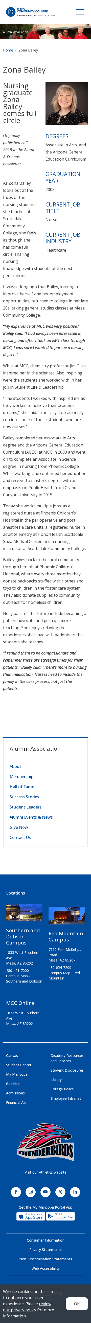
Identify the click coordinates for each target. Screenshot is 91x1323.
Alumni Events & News (31, 817)
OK (77, 1304)
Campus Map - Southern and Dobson (24, 978)
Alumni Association (15, 32)
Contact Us (20, 837)
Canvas (12, 1055)
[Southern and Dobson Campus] (24, 914)
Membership (21, 776)
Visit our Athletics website (45, 1172)
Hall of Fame (22, 786)
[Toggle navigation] (80, 12)
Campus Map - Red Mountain (64, 975)
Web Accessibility (46, 1268)
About (15, 766)
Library (56, 1079)
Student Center (18, 1064)
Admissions (15, 1093)
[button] (67, 105)
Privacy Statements (45, 1249)
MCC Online (20, 1003)
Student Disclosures (67, 1070)
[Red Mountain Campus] (67, 918)
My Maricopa (17, 1074)
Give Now (19, 827)
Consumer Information (45, 1240)
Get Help (13, 1083)
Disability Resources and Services (67, 1058)
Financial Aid (16, 1102)
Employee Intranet (66, 1098)
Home (8, 50)
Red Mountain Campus (66, 936)
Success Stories (24, 797)
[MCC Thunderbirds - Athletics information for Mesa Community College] (45, 1142)
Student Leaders (25, 807)
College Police (62, 1089)
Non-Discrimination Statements (45, 1259)
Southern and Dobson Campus (23, 936)
